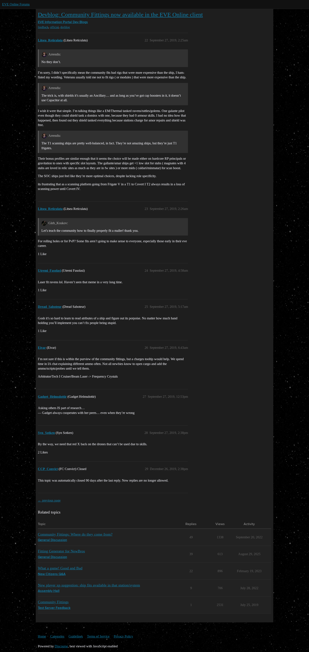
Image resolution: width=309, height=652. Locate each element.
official (54, 27)
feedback (43, 27)
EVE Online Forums (16, 4)
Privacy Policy (123, 636)
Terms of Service (98, 636)
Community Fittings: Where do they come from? (75, 534)
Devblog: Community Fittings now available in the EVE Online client (120, 14)
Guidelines (76, 636)
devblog (65, 27)
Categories (57, 636)
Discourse (61, 646)
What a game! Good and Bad (60, 568)
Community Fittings (53, 602)
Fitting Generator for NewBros (61, 551)
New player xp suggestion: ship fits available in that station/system (89, 585)
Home (42, 636)
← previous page (49, 500)
